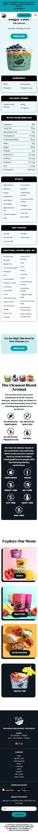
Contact (19, 772)
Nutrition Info (19, 758)
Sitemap (26, 830)
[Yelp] (22, 743)
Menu (19, 756)
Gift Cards (19, 774)
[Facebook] (16, 743)
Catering (19, 766)
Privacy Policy (15, 830)
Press (19, 769)
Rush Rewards (19, 761)
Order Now (24, 15)
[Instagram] (19, 743)
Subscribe (19, 814)
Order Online (19, 777)
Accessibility (25, 828)
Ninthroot (13, 828)
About (19, 764)
